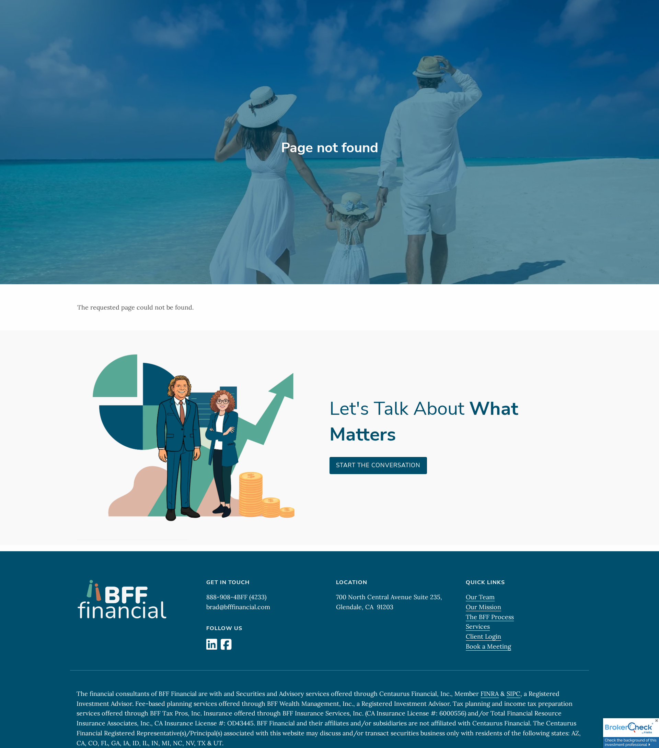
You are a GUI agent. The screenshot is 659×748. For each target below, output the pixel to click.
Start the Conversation (378, 465)
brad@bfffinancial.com (238, 607)
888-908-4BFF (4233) (236, 597)
